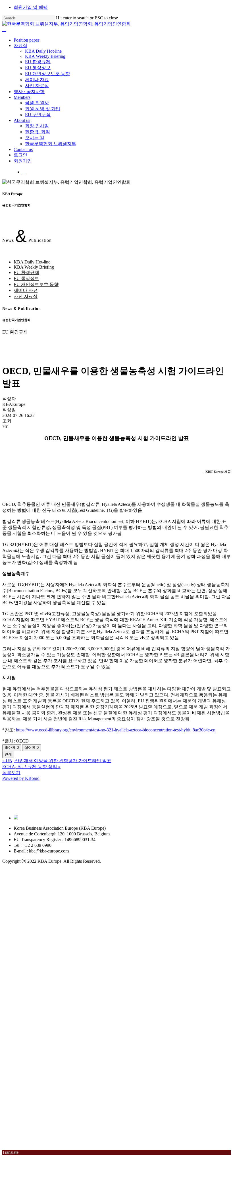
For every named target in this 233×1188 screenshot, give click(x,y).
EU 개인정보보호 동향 (36, 284)
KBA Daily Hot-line (32, 261)
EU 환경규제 (26, 272)
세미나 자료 (26, 290)
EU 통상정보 (26, 278)
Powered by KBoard (20, 778)
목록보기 (11, 772)
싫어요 (31, 747)
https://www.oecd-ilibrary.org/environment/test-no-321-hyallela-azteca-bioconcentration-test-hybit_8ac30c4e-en (115, 729)
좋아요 (12, 747)
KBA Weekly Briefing (34, 267)
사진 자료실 (26, 296)
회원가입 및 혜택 (31, 7)
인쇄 (8, 754)
